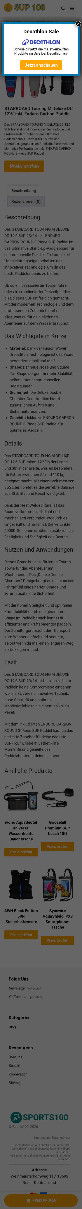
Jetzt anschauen (41, 65)
